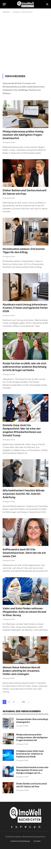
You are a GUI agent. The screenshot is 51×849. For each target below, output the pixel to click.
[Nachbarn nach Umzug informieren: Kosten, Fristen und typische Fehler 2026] (25, 287)
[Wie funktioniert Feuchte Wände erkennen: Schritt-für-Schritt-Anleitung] (25, 473)
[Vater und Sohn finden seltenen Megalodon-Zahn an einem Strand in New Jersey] (25, 591)
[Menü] (4, 4)
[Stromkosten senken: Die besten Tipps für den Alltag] (25, 231)
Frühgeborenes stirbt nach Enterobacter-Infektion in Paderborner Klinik (30, 754)
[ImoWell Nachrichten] (25, 4)
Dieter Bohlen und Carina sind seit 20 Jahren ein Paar (25, 192)
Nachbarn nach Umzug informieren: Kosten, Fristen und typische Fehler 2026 (25, 308)
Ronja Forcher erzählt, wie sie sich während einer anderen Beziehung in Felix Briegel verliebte (24, 367)
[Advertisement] (25, 42)
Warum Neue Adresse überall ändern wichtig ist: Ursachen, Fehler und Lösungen (21, 671)
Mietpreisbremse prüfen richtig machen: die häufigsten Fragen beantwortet (23, 135)
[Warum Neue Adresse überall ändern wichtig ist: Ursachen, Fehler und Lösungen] (25, 650)
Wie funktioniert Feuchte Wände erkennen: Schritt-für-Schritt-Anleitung (23, 494)
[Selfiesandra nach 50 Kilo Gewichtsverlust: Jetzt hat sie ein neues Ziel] (25, 532)
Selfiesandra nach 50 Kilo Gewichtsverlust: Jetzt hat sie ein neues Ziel (24, 553)
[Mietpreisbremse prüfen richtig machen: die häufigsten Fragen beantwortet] (25, 114)
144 (23, 702)
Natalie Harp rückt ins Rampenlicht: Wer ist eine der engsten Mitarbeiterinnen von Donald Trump (22, 430)
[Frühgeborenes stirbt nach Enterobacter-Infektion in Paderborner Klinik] (8, 755)
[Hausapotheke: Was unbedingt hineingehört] (8, 723)
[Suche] (47, 4)
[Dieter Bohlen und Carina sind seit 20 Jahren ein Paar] (25, 173)
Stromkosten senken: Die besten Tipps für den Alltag (24, 251)
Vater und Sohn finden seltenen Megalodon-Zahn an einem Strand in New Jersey (24, 612)
